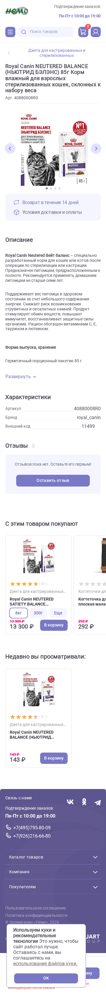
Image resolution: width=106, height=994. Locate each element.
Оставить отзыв (53, 480)
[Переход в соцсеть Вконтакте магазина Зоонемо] (70, 802)
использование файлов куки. (45, 963)
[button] (10, 148)
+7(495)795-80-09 (32, 828)
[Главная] (16, 11)
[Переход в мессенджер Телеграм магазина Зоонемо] (98, 802)
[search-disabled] (24, 32)
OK (46, 978)
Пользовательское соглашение (35, 908)
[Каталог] (10, 32)
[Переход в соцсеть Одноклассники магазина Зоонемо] (84, 802)
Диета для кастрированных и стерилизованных (56, 53)
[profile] (96, 32)
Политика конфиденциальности (36, 915)
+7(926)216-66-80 (32, 836)
